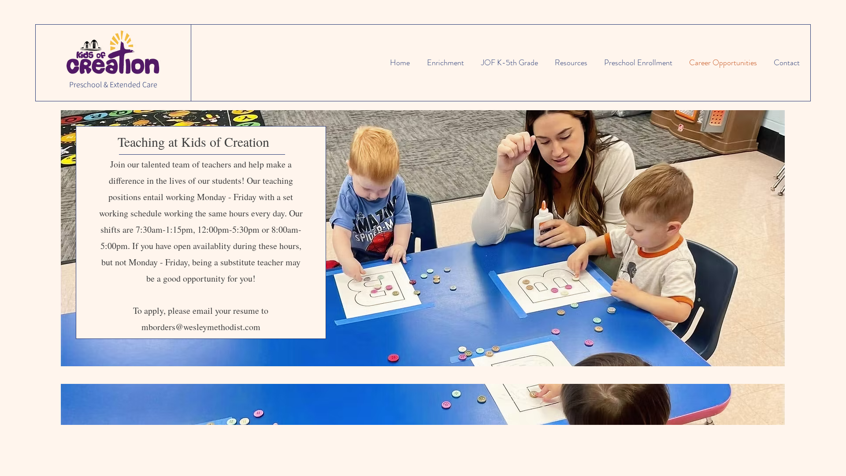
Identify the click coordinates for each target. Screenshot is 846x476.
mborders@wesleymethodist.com (200, 327)
